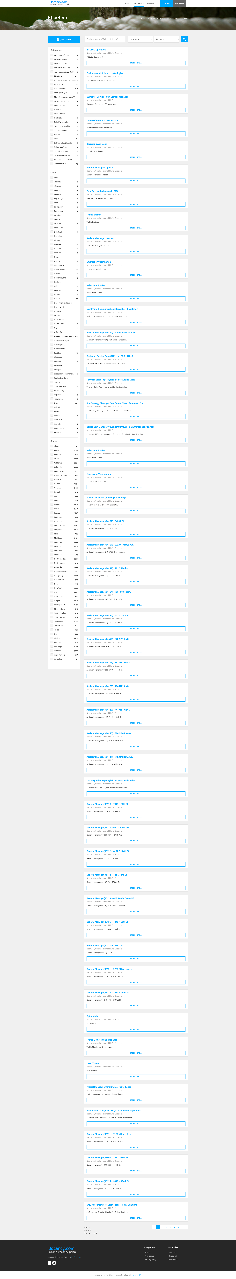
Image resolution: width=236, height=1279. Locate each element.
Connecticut (66, 471)
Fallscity (66, 248)
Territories (66, 626)
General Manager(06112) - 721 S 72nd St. (107, 874)
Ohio (66, 592)
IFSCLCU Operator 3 (96, 49)
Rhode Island (66, 609)
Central (66, 219)
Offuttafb (66, 332)
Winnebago (66, 428)
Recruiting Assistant (97, 144)
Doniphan (66, 236)
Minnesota (66, 542)
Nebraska (152, 18)
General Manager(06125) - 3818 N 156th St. (108, 1181)
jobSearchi (75, 1257)
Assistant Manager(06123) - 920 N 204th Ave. (109, 733)
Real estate (66, 118)
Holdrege (66, 286)
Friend (66, 257)
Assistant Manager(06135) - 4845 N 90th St (108, 686)
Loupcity (66, 311)
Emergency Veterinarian (99, 262)
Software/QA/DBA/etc (66, 143)
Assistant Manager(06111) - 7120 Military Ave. (110, 757)
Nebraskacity (66, 319)
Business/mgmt (66, 59)
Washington (66, 646)
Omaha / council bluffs (168, 18)
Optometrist (92, 1016)
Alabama (66, 450)
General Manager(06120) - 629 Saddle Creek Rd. (111, 898)
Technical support (66, 151)
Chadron (66, 223)
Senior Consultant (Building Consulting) (106, 497)
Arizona (66, 459)
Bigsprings (66, 198)
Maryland (66, 530)
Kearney (66, 290)
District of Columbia (66, 475)
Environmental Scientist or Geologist (105, 73)
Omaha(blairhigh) (66, 340)
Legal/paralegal (66, 93)
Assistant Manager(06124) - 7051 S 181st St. (109, 592)
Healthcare (66, 84)
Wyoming (66, 659)
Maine (66, 534)
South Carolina (66, 613)
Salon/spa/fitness (66, 147)
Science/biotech (66, 130)
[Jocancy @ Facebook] (49, 1263)
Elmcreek (66, 244)
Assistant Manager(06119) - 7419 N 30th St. (108, 709)
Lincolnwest (66, 307)
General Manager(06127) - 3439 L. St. (105, 945)
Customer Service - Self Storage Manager (107, 97)
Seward (66, 382)
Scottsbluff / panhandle (66, 374)
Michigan (66, 538)
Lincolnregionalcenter (66, 303)
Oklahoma (66, 596)
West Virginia (66, 655)
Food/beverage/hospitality (66, 80)
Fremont (66, 253)
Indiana (66, 509)
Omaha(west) (66, 345)
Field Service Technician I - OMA (102, 191)
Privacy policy (150, 1259)
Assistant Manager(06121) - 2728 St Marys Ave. (110, 544)
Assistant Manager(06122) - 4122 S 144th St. (109, 615)
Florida (66, 484)
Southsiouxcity (66, 386)
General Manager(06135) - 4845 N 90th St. (107, 922)
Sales (66, 139)
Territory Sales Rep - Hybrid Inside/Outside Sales (111, 379)
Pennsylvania (66, 605)
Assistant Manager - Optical (100, 238)
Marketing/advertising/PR (66, 97)
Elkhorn (66, 240)
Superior (66, 395)
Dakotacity (66, 232)
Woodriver (66, 432)
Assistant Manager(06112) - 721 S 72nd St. (108, 568)
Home (128, 3)
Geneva (66, 261)
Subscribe (173, 1259)
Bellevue (66, 194)
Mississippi (66, 550)
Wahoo (66, 415)
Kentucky (66, 517)
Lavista (66, 294)
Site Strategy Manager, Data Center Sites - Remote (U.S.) (115, 403)
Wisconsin (66, 651)
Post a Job (166, 3)
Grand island (66, 269)
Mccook (66, 315)
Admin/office (66, 114)
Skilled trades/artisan (66, 159)
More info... (136, 63)
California (66, 463)
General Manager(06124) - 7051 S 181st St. (108, 992)
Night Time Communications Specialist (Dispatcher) (112, 309)
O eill (66, 328)
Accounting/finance (66, 55)
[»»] (186, 1227)
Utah (66, 634)
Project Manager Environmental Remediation (109, 1087)
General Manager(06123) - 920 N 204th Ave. (108, 827)
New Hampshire (66, 571)
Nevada (66, 584)
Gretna (66, 274)
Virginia (66, 638)
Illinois (66, 504)
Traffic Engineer (94, 214)
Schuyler (66, 370)
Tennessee (66, 621)
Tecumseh (66, 399)
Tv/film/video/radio (66, 155)
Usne (66, 403)
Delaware (66, 479)
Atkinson (66, 186)
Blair (66, 203)
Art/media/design (66, 101)
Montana (66, 555)
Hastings (66, 282)
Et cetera (66, 76)
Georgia (66, 488)
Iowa (66, 496)
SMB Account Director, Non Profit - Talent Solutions (112, 1204)
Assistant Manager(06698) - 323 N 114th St (108, 639)
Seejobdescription (66, 378)
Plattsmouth (66, 357)
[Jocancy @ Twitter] (54, 1263)
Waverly (66, 424)
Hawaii (66, 492)
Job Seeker (179, 3)
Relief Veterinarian (96, 285)
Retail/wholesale (66, 122)
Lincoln (66, 299)
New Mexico (66, 580)
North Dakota (66, 563)
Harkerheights (66, 278)
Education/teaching (66, 68)
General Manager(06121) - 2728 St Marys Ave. (110, 969)
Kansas (66, 513)
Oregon (66, 600)
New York (66, 588)
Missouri (66, 546)
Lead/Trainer (93, 1063)
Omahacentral (66, 349)
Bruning (66, 215)
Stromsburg (66, 390)
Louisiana (66, 521)
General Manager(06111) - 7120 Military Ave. (109, 1134)
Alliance (66, 182)
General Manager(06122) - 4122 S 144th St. (108, 851)
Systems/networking (66, 126)
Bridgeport (66, 207)
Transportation (66, 164)
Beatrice (66, 190)
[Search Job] (184, 39)
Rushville (66, 365)
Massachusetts (66, 525)
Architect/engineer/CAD (66, 72)
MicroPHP (137, 1275)
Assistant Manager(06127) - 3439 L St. (106, 521)
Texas (66, 630)
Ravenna (66, 361)
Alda (66, 178)
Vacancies (139, 3)
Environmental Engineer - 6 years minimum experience (114, 1110)
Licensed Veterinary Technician (102, 120)
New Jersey (66, 575)
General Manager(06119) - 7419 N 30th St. (107, 804)
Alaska (66, 446)
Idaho (66, 500)
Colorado (66, 467)
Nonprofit (66, 109)
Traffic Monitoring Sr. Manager (102, 1039)
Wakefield (66, 420)
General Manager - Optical (100, 167)
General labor (66, 89)
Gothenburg (66, 265)
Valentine (66, 407)
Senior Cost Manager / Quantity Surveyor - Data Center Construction (120, 427)
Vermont (66, 642)
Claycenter (66, 228)
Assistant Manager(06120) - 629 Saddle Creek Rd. (111, 332)
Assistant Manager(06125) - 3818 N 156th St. (109, 662)
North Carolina (66, 559)
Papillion (66, 353)
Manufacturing (66, 105)
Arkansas (66, 454)
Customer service (66, 63)
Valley (66, 411)
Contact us (152, 3)
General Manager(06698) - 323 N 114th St (107, 1157)
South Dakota (66, 617)
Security (66, 134)
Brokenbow (66, 211)
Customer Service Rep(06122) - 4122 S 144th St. (110, 356)
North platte (66, 324)
